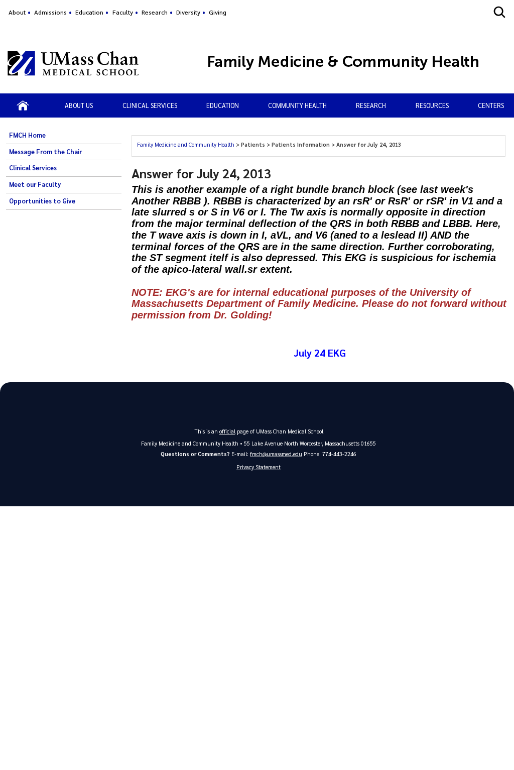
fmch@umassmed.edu (276, 454)
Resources (432, 105)
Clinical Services (149, 105)
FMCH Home (27, 135)
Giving (217, 12)
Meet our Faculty (35, 184)
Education (89, 12)
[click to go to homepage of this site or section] (357, 63)
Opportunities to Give (42, 201)
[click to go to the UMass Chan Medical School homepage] (73, 63)
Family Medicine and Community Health (186, 144)
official (227, 431)
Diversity (188, 12)
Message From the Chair (45, 152)
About (17, 12)
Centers (491, 105)
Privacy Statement (258, 467)
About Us (79, 105)
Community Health (297, 105)
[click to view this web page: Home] (23, 105)
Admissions (50, 12)
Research (155, 12)
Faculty (122, 12)
